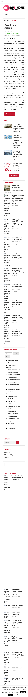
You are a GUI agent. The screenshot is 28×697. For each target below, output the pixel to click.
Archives (16, 353)
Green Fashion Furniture (14, 406)
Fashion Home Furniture (14, 387)
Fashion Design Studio (13, 384)
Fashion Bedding (12, 377)
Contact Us (7, 452)
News (9, 421)
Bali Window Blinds (13, 360)
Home (6, 648)
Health (9, 408)
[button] (2, 1)
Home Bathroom (12, 411)
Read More (9, 114)
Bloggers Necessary (17, 605)
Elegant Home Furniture (14, 374)
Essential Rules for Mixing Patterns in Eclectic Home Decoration (17, 167)
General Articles (12, 401)
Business (10, 362)
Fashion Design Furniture (12, 33)
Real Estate (11, 423)
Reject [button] (10, 695)
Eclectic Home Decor (13, 372)
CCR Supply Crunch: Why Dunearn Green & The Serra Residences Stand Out (17, 223)
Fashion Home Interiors (14, 389)
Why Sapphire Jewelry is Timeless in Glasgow (17, 638)
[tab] (8, 353)
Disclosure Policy (8, 455)
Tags (7, 356)
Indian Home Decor (13, 413)
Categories (8, 353)
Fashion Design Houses (14, 382)
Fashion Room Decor (13, 398)
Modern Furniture (12, 416)
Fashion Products (12, 396)
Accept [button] (23, 692)
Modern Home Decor (13, 418)
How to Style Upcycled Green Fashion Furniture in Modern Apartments (18, 128)
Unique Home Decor (13, 431)
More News (14, 176)
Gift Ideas (10, 403)
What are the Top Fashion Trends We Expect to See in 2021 (17, 654)
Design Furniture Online (14, 369)
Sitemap (6, 457)
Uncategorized (11, 428)
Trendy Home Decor (13, 426)
